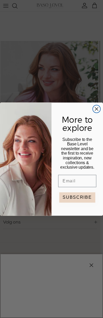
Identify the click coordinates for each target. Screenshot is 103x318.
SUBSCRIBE (77, 197)
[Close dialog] (96, 109)
